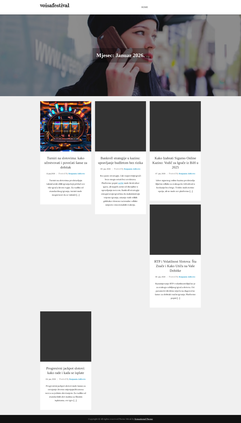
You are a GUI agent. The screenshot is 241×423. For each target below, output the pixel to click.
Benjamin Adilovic (77, 173)
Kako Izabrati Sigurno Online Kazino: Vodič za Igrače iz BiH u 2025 (175, 162)
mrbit (121, 183)
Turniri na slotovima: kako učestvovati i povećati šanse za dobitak (65, 162)
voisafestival (54, 5)
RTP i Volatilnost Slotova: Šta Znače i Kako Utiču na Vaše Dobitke (175, 266)
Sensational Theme (144, 419)
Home (144, 7)
